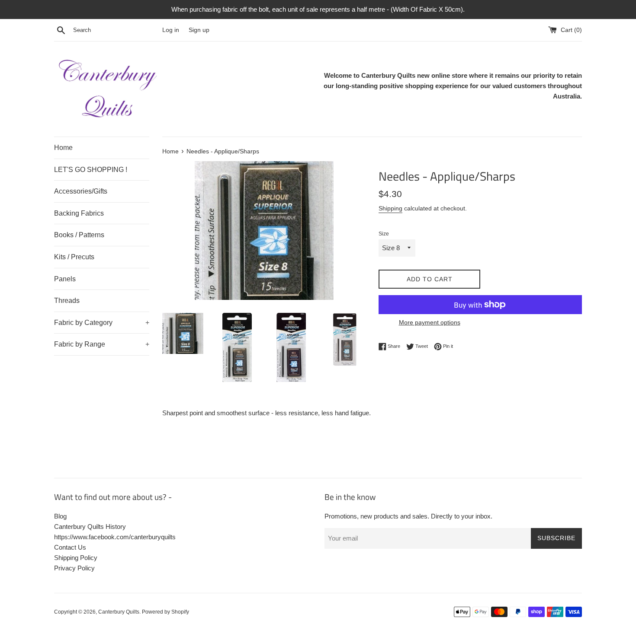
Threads (67, 300)
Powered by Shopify (165, 612)
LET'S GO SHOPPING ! (90, 169)
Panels (65, 279)
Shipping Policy (75, 557)
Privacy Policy (74, 568)
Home (63, 147)
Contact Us (70, 547)
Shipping (390, 208)
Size (384, 234)
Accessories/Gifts (80, 191)
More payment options (429, 322)
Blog (60, 516)
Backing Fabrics (79, 213)
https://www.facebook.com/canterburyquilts (115, 537)
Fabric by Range (101, 344)
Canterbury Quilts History (90, 526)
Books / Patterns (79, 235)
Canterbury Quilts (118, 612)
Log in (170, 30)
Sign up (199, 30)
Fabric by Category (101, 322)
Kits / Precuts (74, 257)
